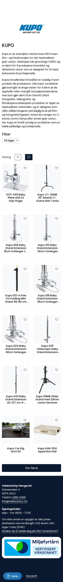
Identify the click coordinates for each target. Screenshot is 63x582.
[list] (18, 157)
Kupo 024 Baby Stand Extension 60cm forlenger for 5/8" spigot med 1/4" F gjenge (15, 349)
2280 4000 (19, 497)
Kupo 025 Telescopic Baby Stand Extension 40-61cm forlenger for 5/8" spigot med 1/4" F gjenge (47, 349)
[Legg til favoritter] (25, 168)
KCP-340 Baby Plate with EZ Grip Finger (15, 197)
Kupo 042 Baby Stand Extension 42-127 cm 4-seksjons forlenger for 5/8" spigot (16, 399)
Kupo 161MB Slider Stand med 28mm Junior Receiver (47, 399)
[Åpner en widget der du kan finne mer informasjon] (12, 576)
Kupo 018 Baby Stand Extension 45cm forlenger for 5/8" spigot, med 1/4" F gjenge (47, 298)
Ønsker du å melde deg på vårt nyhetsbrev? (30, 531)
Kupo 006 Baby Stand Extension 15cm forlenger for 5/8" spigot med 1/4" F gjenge (16, 248)
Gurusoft (31, 576)
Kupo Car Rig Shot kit (15, 450)
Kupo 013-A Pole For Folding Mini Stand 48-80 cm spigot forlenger (15, 298)
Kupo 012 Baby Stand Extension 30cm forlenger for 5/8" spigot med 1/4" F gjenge (47, 248)
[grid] (28, 157)
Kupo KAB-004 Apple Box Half (47, 450)
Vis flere (31, 468)
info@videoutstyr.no (14, 501)
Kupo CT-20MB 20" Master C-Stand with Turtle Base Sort (47, 197)
